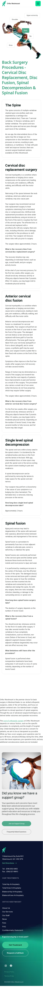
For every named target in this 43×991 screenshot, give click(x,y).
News (4, 919)
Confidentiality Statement (12, 930)
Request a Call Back (15, 953)
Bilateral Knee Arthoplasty (13, 895)
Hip (30, 36)
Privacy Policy (9, 972)
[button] (38, 3)
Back (25, 30)
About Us (6, 908)
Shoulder (15, 19)
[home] (11, 3)
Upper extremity (32, 15)
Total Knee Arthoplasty (11, 888)
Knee (11, 45)
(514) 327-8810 (12, 871)
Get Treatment (15, 945)
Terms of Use (9, 976)
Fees (4, 923)
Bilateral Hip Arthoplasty (12, 891)
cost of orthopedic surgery (13, 721)
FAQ (4, 926)
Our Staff (5, 915)
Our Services (7, 912)
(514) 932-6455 (12, 869)
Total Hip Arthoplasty (11, 884)
